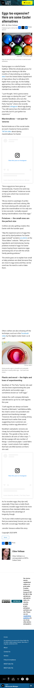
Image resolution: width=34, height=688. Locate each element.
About (5, 647)
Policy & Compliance (10, 660)
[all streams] (31, 685)
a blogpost (13, 106)
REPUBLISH (16, 601)
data (3, 77)
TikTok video (6, 131)
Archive (6, 655)
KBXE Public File (8, 668)
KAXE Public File (8, 664)
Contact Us (7, 651)
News (5, 537)
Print (30, 27)
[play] (3, 686)
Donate (28, 3)
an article (23, 238)
